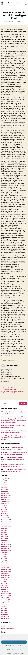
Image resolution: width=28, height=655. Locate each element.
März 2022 (4, 587)
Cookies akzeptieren (14, 642)
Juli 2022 (4, 579)
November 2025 (6, 497)
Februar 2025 (5, 515)
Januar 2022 (5, 591)
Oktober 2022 (5, 573)
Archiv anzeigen (6, 381)
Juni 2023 (4, 557)
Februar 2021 (5, 614)
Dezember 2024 (6, 520)
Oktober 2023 (5, 548)
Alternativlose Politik (10, 359)
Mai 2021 (4, 608)
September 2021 (6, 600)
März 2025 (4, 513)
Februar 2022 (5, 589)
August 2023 (5, 552)
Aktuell (14, 9)
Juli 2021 (4, 604)
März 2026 (4, 489)
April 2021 (4, 610)
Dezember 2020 (6, 618)
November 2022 (6, 571)
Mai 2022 (4, 583)
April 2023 (4, 561)
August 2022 (5, 577)
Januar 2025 (5, 518)
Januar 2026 (5, 493)
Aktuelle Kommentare (7, 628)
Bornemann (10, 21)
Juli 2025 (4, 505)
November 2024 (6, 522)
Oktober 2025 (5, 499)
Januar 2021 (5, 616)
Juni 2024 (4, 532)
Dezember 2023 (6, 544)
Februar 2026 (5, 491)
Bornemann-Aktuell (14, 3)
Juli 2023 (4, 554)
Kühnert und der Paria (8, 360)
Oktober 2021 (5, 598)
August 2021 (5, 602)
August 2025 (5, 503)
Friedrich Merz (19, 359)
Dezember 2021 (6, 593)
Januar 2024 (5, 542)
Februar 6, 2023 (20, 21)
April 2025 (4, 511)
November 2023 (6, 546)
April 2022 (4, 585)
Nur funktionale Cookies (14, 645)
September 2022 (6, 575)
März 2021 (4, 612)
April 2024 (4, 536)
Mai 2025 (4, 509)
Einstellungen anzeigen (14, 649)
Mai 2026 (4, 485)
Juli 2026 (4, 481)
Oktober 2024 (5, 524)
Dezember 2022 (6, 569)
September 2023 (6, 550)
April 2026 (4, 487)
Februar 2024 (5, 540)
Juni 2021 (4, 606)
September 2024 (6, 526)
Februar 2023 (5, 565)
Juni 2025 (4, 507)
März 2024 (4, 538)
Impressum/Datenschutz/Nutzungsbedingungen (14, 653)
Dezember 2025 (6, 495)
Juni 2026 (4, 483)
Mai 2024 (4, 534)
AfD (4, 359)
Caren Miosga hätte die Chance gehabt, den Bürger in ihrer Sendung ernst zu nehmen (13, 437)
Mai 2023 (4, 559)
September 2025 (6, 501)
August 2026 (5, 479)
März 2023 (4, 563)
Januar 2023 (5, 567)
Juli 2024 (4, 530)
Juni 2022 (4, 581)
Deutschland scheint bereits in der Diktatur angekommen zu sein (12, 459)
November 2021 (6, 596)
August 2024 (5, 528)
